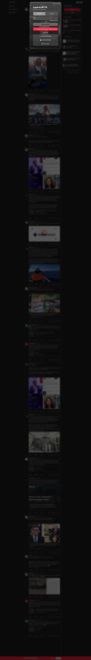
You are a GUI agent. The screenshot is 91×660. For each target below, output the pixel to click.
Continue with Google (46, 36)
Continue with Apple (46, 40)
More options (46, 43)
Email (40, 13)
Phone (52, 13)
